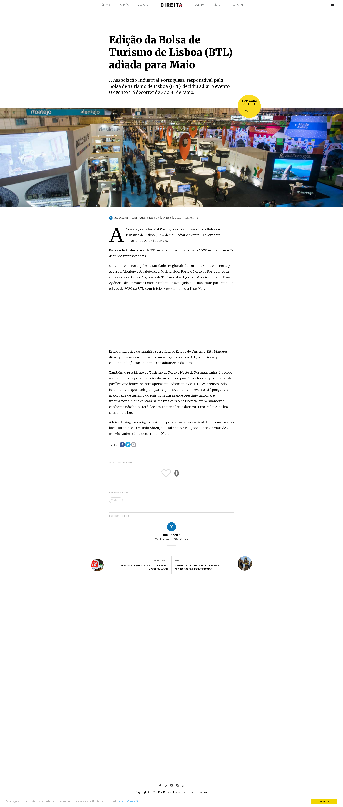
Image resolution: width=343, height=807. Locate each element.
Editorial (238, 4)
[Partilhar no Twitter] (128, 444)
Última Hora (180, 539)
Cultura (143, 4)
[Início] (171, 4)
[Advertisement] (171, 320)
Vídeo (217, 4)
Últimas (106, 4)
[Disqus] (171, 629)
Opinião (124, 4)
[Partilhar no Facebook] (122, 444)
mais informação (129, 801)
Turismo (249, 111)
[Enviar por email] (133, 444)
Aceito (324, 801)
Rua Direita (171, 535)
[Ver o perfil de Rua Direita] (171, 526)
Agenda (199, 4)
